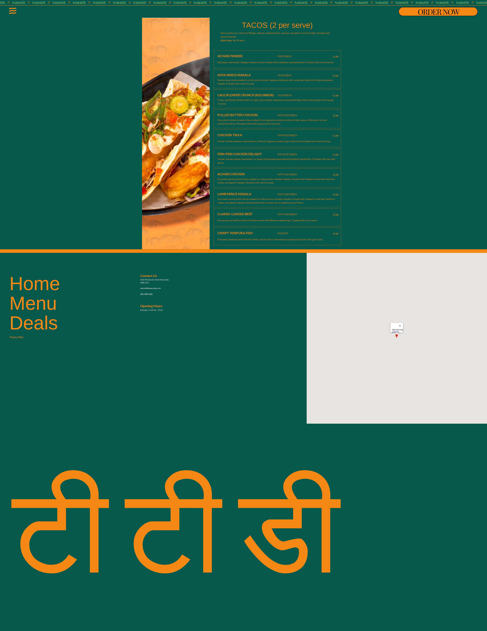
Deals (33, 323)
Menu (33, 303)
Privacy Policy (16, 337)
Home (34, 283)
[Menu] (12, 10)
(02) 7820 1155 (146, 294)
